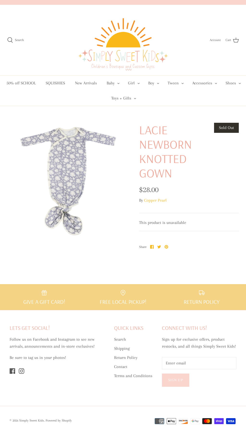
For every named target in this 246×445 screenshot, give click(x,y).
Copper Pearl (155, 200)
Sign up (175, 380)
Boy (151, 83)
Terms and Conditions (133, 375)
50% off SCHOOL (21, 83)
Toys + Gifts (121, 98)
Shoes (231, 83)
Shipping (122, 348)
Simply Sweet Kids (31, 420)
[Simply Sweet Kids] (123, 40)
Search (120, 339)
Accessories (202, 83)
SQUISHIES (55, 83)
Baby (111, 83)
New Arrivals (86, 83)
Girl (131, 83)
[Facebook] (12, 371)
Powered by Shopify (59, 420)
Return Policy (125, 357)
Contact (120, 366)
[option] (65, 180)
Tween (173, 83)
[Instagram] (21, 371)
